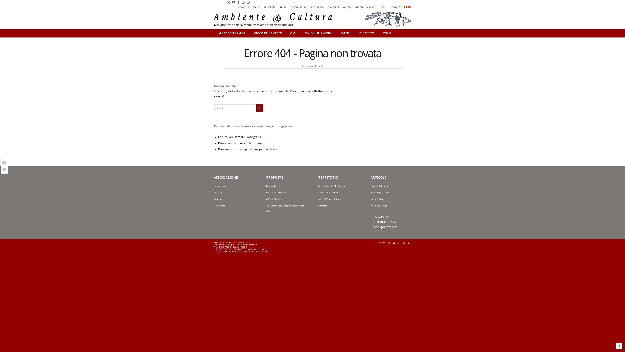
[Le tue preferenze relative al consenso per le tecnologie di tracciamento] (619, 346)
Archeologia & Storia (380, 192)
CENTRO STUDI (298, 7)
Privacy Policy (380, 216)
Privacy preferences (384, 227)
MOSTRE (347, 7)
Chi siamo (218, 192)
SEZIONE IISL (317, 7)
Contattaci (218, 199)
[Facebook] (4, 162)
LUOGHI (359, 7)
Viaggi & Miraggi (378, 199)
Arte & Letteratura (379, 206)
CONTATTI (395, 7)
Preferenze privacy (383, 221)
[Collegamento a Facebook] (238, 2)
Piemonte (322, 206)
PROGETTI (269, 7)
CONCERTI (333, 7)
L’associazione (220, 186)
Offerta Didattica (274, 199)
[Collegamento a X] (228, 2)
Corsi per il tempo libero (277, 192)
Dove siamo (219, 206)
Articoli (372, 7)
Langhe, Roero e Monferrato (331, 186)
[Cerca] (408, 45)
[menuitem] (242, 7)
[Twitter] (4, 169)
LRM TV (282, 7)
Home (241, 7)
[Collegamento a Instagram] (243, 2)
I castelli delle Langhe (328, 192)
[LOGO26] (312, 19)
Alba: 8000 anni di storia (329, 199)
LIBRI (384, 7)
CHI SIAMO (254, 7)
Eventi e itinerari (273, 186)
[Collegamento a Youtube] (233, 2)
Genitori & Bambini (379, 186)
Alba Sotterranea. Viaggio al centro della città (285, 208)
